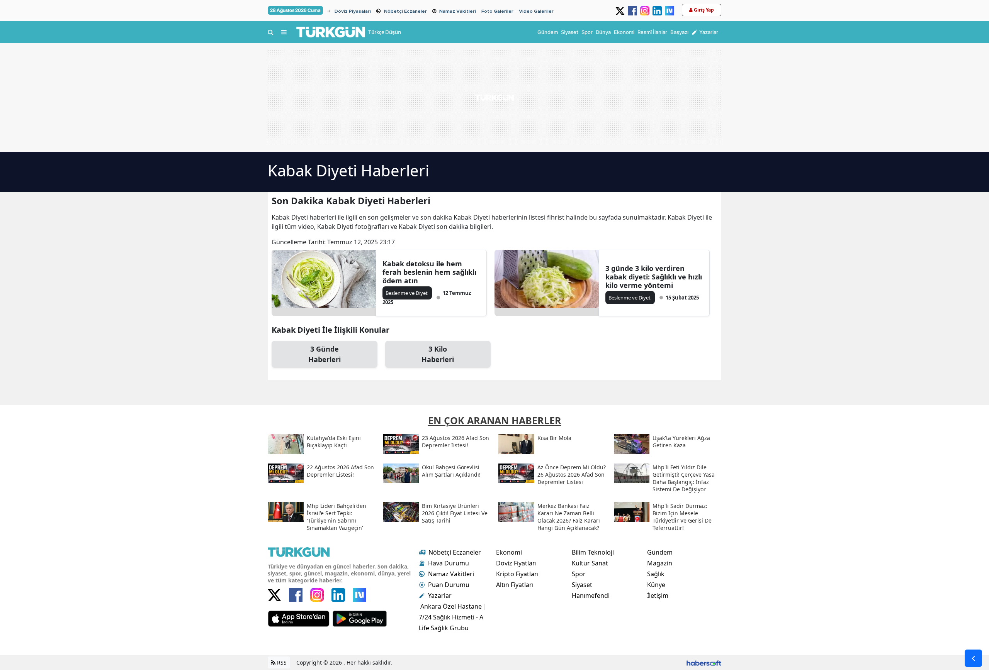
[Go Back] (973, 658)
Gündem (660, 552)
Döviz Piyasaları (353, 11)
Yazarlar (440, 595)
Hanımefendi (591, 595)
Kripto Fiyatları (517, 574)
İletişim (657, 595)
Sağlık (655, 574)
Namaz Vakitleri (457, 11)
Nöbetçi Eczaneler (405, 11)
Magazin (659, 563)
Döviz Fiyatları (516, 563)
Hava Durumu (448, 563)
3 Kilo (437, 354)
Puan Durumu (448, 584)
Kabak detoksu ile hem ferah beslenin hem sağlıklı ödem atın (429, 272)
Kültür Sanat (590, 563)
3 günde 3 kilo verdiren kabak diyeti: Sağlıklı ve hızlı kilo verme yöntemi (653, 276)
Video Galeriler (536, 11)
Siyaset (582, 584)
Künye (656, 584)
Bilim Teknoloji (593, 552)
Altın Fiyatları (515, 584)
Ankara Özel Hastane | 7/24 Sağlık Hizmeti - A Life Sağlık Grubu (453, 617)
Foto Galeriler (497, 11)
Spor (579, 574)
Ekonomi (509, 552)
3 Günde (324, 354)
